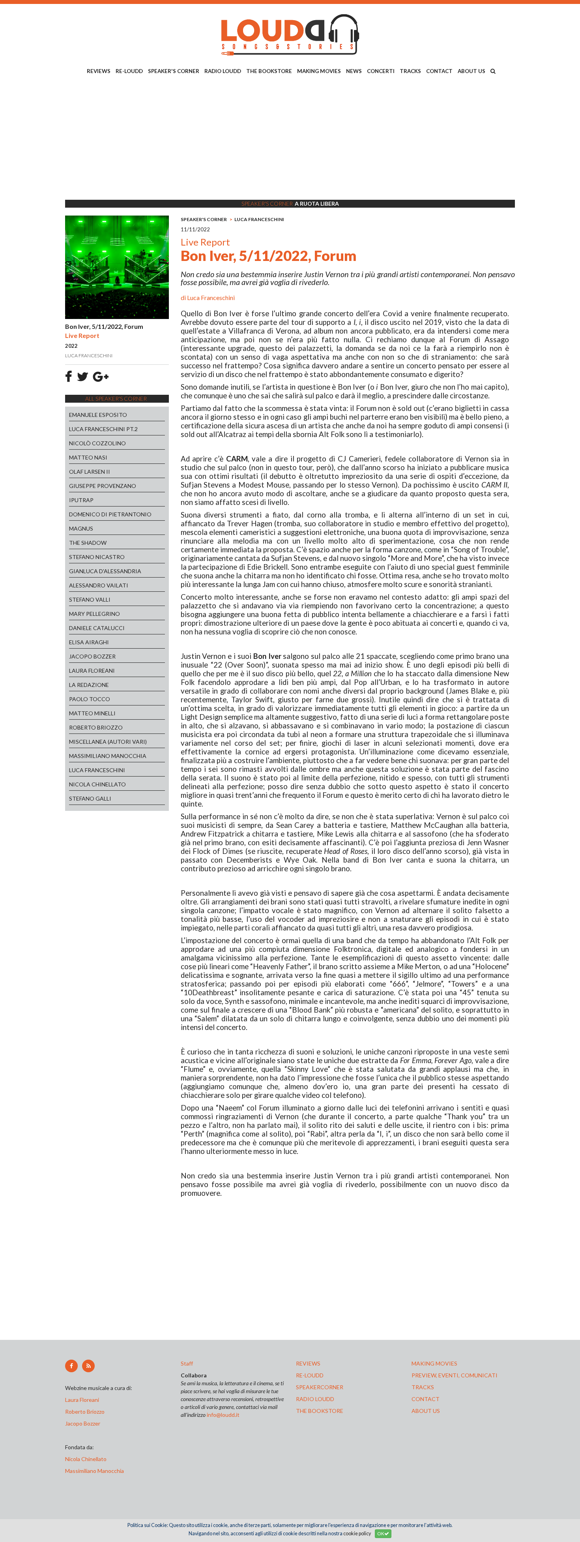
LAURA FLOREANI (92, 670)
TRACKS (410, 71)
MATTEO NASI (88, 457)
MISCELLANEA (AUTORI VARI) (108, 741)
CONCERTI (381, 71)
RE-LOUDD (129, 71)
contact (426, 1399)
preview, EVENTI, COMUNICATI (455, 1375)
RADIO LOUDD (222, 71)
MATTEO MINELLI (92, 713)
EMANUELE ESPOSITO (98, 414)
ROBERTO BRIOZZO (96, 727)
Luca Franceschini (211, 297)
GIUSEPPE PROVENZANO (102, 485)
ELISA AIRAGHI (89, 642)
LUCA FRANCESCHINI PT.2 (103, 429)
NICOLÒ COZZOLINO (97, 443)
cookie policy (357, 1533)
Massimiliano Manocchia (94, 1470)
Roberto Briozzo (85, 1411)
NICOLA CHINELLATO (97, 784)
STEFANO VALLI (89, 599)
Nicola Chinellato (86, 1459)
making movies (434, 1363)
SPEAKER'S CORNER (173, 71)
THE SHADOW (88, 542)
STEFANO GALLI (90, 798)
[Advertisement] (290, 138)
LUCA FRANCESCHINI (97, 770)
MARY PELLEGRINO (94, 613)
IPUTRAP (81, 500)
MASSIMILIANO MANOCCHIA (107, 755)
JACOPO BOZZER (92, 656)
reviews (308, 1363)
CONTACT (439, 71)
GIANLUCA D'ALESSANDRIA (105, 571)
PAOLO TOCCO (89, 699)
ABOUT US (471, 71)
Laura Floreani (83, 1399)
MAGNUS (81, 528)
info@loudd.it (223, 1414)
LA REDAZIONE (89, 684)
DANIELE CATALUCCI (97, 628)
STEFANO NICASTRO (97, 556)
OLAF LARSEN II (89, 471)
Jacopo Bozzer (82, 1423)
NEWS (354, 71)
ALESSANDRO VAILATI (98, 585)
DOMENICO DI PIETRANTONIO (110, 514)
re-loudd (310, 1375)
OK (380, 1533)
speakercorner (319, 1387)
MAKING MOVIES (319, 71)
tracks (423, 1387)
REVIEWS (98, 71)
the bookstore (319, 1410)
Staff (187, 1363)
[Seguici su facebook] (71, 1366)
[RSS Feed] (88, 1366)
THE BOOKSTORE (269, 71)
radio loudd (315, 1399)
